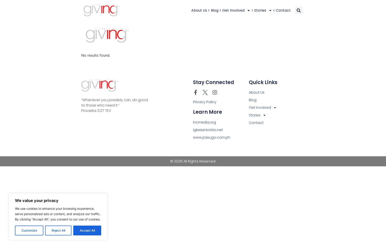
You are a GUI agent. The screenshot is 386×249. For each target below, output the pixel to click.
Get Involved (233, 10)
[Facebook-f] (195, 92)
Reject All (58, 230)
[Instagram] (214, 92)
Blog (214, 10)
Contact (283, 10)
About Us (199, 10)
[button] (298, 10)
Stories (260, 10)
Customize (29, 230)
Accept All (87, 230)
